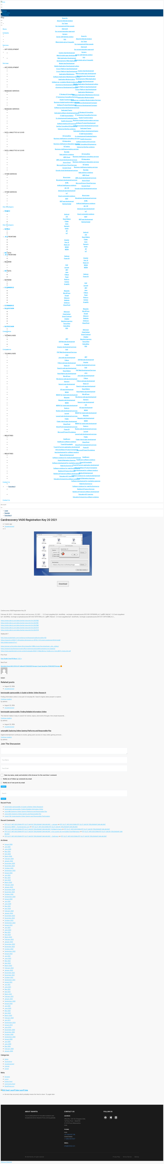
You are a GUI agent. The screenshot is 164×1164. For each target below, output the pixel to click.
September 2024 (10, 897)
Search (3, 798)
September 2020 (10, 1001)
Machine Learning (66, 321)
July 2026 (7, 847)
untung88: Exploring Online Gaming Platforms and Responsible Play (26, 731)
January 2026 (9, 861)
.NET (66, 270)
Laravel (66, 267)
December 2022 (10, 944)
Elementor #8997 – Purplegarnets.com (17, 827)
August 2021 (8, 982)
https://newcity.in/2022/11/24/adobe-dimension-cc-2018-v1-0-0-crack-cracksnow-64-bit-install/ (31, 640)
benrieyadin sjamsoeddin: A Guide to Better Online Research (23, 693)
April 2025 (8, 880)
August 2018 (8, 1025)
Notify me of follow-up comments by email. (17, 779)
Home (5, 29)
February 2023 (9, 939)
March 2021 (8, 994)
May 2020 (8, 1011)
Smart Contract (66, 316)
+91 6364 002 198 (69, 1134)
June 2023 (8, 930)
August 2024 (8, 899)
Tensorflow (66, 323)
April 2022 (8, 963)
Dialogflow (66, 326)
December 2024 (10, 889)
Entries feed (8, 1081)
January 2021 (9, 999)
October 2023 (9, 920)
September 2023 (10, 923)
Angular (66, 240)
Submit (4, 786)
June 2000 (8, 1044)
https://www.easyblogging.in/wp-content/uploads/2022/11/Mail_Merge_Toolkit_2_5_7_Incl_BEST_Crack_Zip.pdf (36, 651)
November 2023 (10, 918)
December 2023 (10, 916)
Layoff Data (23, 1090)
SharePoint (66, 305)
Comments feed (10, 1084)
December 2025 (10, 863)
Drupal (67, 295)
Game (6, 1059)
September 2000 (10, 1037)
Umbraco (67, 302)
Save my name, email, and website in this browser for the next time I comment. (30, 775)
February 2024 (9, 911)
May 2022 (8, 961)
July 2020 (7, 1006)
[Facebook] (105, 1117)
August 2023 (8, 925)
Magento (66, 291)
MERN (67, 249)
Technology (8, 1061)
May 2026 (8, 851)
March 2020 (8, 1015)
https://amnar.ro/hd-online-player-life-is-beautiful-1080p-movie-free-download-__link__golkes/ (30, 646)
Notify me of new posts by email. (14, 783)
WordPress (66, 293)
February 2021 (9, 996)
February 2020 (9, 1018)
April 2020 (8, 1013)
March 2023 (8, 937)
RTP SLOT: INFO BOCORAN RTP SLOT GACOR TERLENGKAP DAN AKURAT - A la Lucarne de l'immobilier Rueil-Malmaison (42, 831)
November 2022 (10, 946)
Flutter (67, 221)
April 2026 (8, 854)
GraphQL (66, 284)
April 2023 (8, 935)
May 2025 (8, 878)
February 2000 (9, 1049)
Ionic (66, 224)
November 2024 (10, 892)
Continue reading (6, 699)
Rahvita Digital (66, 204)
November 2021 (10, 975)
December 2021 (10, 973)
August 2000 (8, 1039)
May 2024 (8, 906)
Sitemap (136, 1157)
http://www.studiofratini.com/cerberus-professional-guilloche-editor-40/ (23, 638)
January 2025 (9, 887)
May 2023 (8, 932)
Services (6, 63)
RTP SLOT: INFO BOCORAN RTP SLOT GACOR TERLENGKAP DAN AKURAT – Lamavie (31, 824)
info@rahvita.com (69, 1146)
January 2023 (9, 942)
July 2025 (7, 875)
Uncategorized (9, 526)
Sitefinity (66, 300)
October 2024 (9, 894)
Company (6, 33)
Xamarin (66, 226)
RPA (66, 328)
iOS (67, 216)
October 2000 (9, 1034)
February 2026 (9, 859)
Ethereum (67, 311)
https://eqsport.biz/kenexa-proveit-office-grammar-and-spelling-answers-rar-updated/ (28, 648)
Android (66, 214)
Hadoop (66, 256)
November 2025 (10, 866)
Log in (6, 1079)
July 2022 (7, 956)
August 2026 (8, 844)
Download (63, 584)
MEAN (67, 247)
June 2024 (8, 904)
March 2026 (8, 856)
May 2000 (8, 1046)
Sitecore (66, 298)
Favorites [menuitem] (11, 486)
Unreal (7, 1069)
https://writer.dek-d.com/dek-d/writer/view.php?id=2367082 (20, 620)
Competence (7, 349)
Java (66, 272)
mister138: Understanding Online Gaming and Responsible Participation (27, 816)
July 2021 (7, 984)
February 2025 (9, 885)
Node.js (66, 279)
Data (8, 271)
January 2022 (9, 970)
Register (7, 1077)
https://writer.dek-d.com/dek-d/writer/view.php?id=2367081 (20, 623)
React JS (66, 244)
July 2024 (7, 901)
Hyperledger (67, 314)
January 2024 (9, 913)
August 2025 (8, 873)
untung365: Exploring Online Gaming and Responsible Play (23, 814)
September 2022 (10, 951)
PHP (66, 265)
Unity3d (7, 1066)
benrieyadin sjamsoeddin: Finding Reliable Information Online (24, 712)
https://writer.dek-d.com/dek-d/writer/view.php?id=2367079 (20, 628)
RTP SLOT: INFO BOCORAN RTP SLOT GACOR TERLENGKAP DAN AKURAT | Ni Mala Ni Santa (33, 829)
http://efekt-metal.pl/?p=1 (9, 642)
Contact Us (6, 500)
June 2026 (8, 849)
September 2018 (10, 1022)
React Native (67, 219)
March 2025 (8, 882)
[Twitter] (111, 1117)
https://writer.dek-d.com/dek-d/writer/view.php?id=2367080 (20, 625)
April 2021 (8, 992)
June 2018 (8, 1027)
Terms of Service (127, 1157)
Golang (66, 282)
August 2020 (8, 1003)
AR (67, 231)
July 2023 (7, 927)
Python (67, 274)
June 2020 (8, 1008)
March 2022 (8, 965)
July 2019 (7, 1020)
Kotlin (67, 228)
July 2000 (7, 1041)
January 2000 (9, 1051)
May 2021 (8, 989)
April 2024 (8, 908)
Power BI (66, 258)
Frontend (10, 255)
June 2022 (8, 958)
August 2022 (8, 954)
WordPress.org (9, 1086)
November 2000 (10, 1032)
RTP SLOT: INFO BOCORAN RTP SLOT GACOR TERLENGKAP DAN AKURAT (83, 824)
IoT (67, 233)
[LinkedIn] (116, 1117)
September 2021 (10, 980)
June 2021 (8, 987)
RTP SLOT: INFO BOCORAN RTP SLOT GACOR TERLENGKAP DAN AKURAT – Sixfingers (31, 836)
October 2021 (9, 977)
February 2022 (9, 968)
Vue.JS (67, 242)
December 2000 (10, 1030)
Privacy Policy (116, 1157)
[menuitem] (6, 511)
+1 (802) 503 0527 (69, 1139)
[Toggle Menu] (1, 4)
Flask (66, 277)
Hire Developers (8, 225)
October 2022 (9, 949)
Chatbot (66, 319)
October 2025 (9, 868)
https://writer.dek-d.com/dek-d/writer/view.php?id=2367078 (20, 630)
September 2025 (10, 870)
